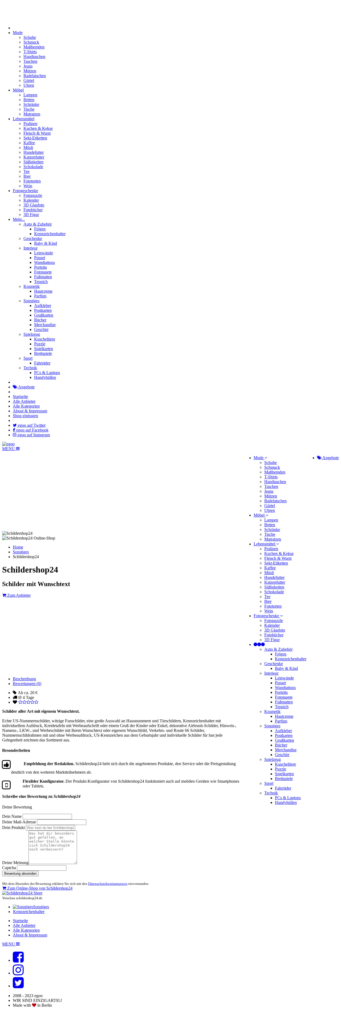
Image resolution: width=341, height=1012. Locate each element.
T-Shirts (30, 51)
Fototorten (32, 181)
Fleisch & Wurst (37, 133)
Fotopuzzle (32, 195)
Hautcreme (43, 291)
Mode (18, 32)
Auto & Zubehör (37, 224)
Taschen (30, 61)
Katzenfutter (33, 157)
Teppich (41, 281)
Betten (28, 99)
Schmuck (31, 42)
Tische (28, 109)
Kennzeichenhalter (50, 233)
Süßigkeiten (33, 162)
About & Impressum (30, 411)
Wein (27, 186)
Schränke (31, 104)
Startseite (20, 396)
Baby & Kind (45, 243)
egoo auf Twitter (31, 425)
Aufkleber (42, 305)
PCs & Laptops (47, 372)
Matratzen (31, 114)
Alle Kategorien (26, 406)
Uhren (28, 85)
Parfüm (40, 296)
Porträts (40, 267)
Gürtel (28, 80)
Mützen (29, 71)
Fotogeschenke (25, 190)
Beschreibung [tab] (24, 679)
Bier (27, 176)
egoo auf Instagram (33, 435)
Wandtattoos (44, 262)
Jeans (28, 66)
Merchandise (45, 324)
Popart (39, 257)
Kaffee (29, 142)
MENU (9, 448)
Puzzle (39, 344)
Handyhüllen (45, 377)
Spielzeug (31, 334)
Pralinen (30, 123)
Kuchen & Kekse (38, 128)
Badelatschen (34, 75)
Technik (30, 368)
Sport (28, 358)
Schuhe (29, 37)
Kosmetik (31, 286)
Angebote (26, 387)
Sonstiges (31, 300)
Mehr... (19, 219)
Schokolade (33, 166)
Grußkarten (43, 315)
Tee (26, 171)
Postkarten (43, 310)
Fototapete (43, 272)
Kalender (31, 200)
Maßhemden (33, 47)
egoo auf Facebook (31, 430)
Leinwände (43, 253)
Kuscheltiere (44, 339)
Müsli (28, 147)
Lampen (30, 95)
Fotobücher (33, 210)
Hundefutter (33, 152)
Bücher (40, 320)
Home (18, 547)
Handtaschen (34, 56)
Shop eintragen (25, 415)
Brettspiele (43, 353)
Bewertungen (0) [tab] (27, 683)
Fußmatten (43, 277)
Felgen (40, 229)
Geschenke (32, 238)
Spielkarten (43, 348)
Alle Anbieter (24, 401)
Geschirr (41, 329)
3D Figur (31, 214)
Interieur (30, 248)
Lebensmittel (23, 119)
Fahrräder (42, 363)
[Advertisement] (162, 846)
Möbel (18, 90)
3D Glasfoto (33, 205)
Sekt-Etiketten (35, 138)
